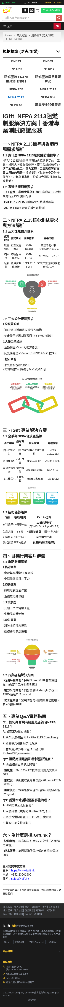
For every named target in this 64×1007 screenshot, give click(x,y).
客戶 (27, 907)
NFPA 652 (48, 97)
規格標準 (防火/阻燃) (42, 35)
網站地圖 (32, 1000)
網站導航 (36, 907)
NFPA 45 (16, 105)
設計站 (28, 914)
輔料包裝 (7, 914)
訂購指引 (40, 910)
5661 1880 (10, 2)
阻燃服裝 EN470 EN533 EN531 (16, 79)
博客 (44, 907)
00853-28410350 (20, 969)
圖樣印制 (18, 914)
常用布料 (51, 910)
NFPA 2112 (48, 89)
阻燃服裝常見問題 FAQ (48, 79)
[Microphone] (25, 10)
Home (8, 35)
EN (57, 26)
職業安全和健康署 (48, 105)
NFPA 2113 (16, 97)
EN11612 (48, 69)
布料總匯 (53, 907)
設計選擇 (7, 910)
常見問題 (22, 35)
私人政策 (18, 907)
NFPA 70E (16, 89)
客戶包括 (18, 910)
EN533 (16, 61)
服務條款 (7, 907)
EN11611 (16, 69)
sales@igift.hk (13, 978)
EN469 (48, 61)
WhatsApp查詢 (53, 10)
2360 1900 (31, 2)
